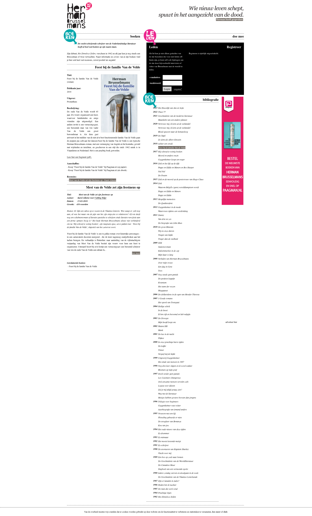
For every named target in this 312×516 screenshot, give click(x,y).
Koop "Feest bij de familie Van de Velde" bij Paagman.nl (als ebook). (97, 170)
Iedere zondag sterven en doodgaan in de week (178, 472)
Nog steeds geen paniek (168, 274)
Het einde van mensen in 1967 (171, 361)
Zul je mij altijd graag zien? (170, 389)
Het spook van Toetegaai (168, 302)
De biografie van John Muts (170, 222)
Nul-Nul (161, 171)
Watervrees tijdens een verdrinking (173, 211)
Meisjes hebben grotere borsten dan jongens (177, 397)
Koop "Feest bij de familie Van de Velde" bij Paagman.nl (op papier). (97, 166)
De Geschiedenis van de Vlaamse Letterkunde (177, 476)
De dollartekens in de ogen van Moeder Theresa (178, 294)
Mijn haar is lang (165, 254)
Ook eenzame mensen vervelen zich (173, 381)
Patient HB (162, 326)
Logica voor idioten (166, 385)
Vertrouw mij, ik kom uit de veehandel (174, 123)
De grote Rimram (165, 226)
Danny (161, 215)
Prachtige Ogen (164, 492)
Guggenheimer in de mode (169, 207)
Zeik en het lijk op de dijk (168, 163)
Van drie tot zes (164, 219)
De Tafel (161, 135)
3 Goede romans (165, 298)
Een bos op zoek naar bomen (170, 457)
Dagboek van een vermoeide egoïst (173, 468)
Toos (160, 270)
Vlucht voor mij (164, 453)
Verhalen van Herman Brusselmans (173, 258)
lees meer (136, 253)
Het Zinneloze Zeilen (167, 496)
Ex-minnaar (163, 437)
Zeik (160, 183)
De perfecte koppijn (166, 278)
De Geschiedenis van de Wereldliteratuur (175, 461)
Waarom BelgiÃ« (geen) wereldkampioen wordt (178, 187)
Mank (160, 330)
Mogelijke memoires (166, 199)
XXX (160, 242)
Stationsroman (164, 246)
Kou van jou (163, 425)
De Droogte (163, 318)
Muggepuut (163, 290)
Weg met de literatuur (167, 393)
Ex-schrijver (163, 445)
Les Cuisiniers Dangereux (169, 377)
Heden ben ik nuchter (167, 484)
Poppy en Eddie (164, 195)
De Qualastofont (165, 203)
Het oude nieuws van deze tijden (172, 429)
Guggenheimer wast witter (169, 405)
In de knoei (163, 310)
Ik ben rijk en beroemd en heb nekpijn (174, 314)
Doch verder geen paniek (168, 373)
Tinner (161, 349)
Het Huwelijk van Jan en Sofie (171, 107)
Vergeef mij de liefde (166, 353)
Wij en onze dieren (166, 230)
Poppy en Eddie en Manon (169, 191)
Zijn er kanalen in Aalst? (168, 480)
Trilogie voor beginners (168, 401)
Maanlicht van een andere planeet (172, 119)
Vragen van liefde (165, 234)
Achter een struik (165, 143)
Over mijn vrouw (165, 262)
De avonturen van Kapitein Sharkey (173, 449)
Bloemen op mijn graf (167, 369)
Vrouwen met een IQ (167, 413)
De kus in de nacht (166, 334)
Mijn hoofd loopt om (167, 322)
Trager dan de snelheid (168, 238)
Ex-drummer (163, 433)
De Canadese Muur (166, 465)
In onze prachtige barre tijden (171, 342)
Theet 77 (162, 111)
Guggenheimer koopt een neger (171, 159)
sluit (225, 511)
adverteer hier (231, 321)
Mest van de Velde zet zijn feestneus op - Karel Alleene (92, 180)
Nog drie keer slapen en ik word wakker (175, 365)
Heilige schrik (164, 306)
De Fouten (162, 175)
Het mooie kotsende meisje (169, 441)
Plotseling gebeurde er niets (170, 417)
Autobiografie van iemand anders (172, 409)
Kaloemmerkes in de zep (168, 250)
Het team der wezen (166, 286)
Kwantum (162, 282)
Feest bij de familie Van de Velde (83, 266)
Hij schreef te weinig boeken (170, 151)
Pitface (161, 338)
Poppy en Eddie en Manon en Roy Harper (176, 167)
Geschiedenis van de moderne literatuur (175, 115)
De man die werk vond (167, 488)
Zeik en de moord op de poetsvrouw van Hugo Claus (180, 179)
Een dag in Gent (165, 266)
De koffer (162, 345)
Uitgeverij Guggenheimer (169, 357)
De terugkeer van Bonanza (169, 421)
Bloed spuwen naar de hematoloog (173, 131)
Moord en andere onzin (168, 155)
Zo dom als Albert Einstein (169, 139)
